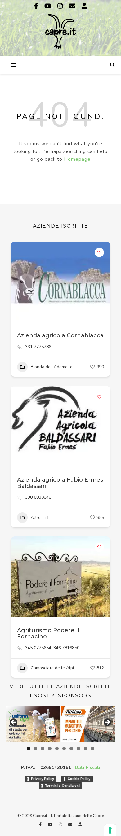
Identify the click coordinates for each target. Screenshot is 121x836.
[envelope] (73, 6)
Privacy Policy (42, 779)
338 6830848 (38, 497)
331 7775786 (38, 347)
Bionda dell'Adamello (52, 367)
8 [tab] (78, 748)
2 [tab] (35, 748)
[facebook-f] (37, 6)
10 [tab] (92, 748)
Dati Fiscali (87, 767)
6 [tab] (64, 748)
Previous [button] (14, 722)
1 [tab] (28, 748)
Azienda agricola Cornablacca (60, 335)
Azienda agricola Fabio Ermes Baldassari (60, 482)
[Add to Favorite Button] (99, 252)
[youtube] (48, 6)
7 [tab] (71, 748)
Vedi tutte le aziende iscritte (61, 686)
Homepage (77, 159)
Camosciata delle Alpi (52, 668)
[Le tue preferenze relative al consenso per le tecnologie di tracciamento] (110, 830)
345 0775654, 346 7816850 (52, 648)
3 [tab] (42, 748)
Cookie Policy (79, 779)
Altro (36, 517)
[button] (18, 282)
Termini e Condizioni (62, 785)
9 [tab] (85, 748)
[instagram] (61, 6)
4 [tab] (50, 748)
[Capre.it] (60, 27)
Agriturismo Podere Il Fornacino (48, 633)
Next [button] (107, 722)
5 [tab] (57, 748)
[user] (84, 6)
